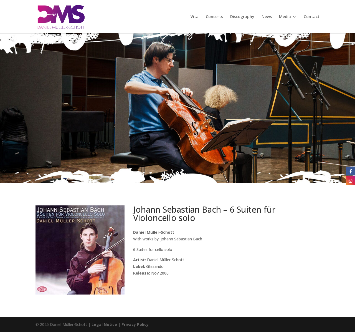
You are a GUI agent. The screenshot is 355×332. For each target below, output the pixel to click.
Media (285, 17)
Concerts (214, 17)
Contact (312, 17)
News (267, 17)
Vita (195, 17)
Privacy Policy (135, 324)
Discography (242, 17)
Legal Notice (104, 324)
